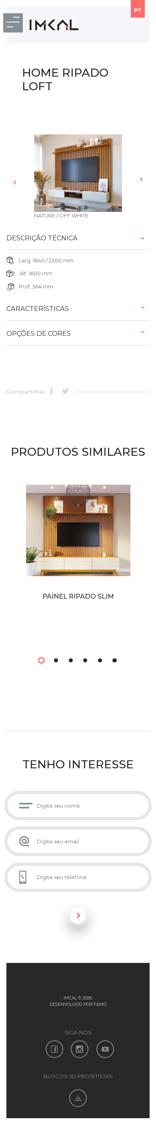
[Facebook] (54, 392)
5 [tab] (100, 660)
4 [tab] (85, 660)
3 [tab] (71, 660)
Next (140, 179)
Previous (15, 182)
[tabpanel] (78, 560)
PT (138, 10)
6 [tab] (114, 660)
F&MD (100, 1004)
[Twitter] (66, 392)
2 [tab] (56, 660)
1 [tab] (41, 660)
